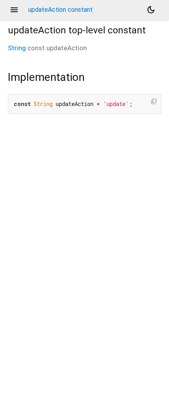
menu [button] (14, 10)
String (17, 48)
